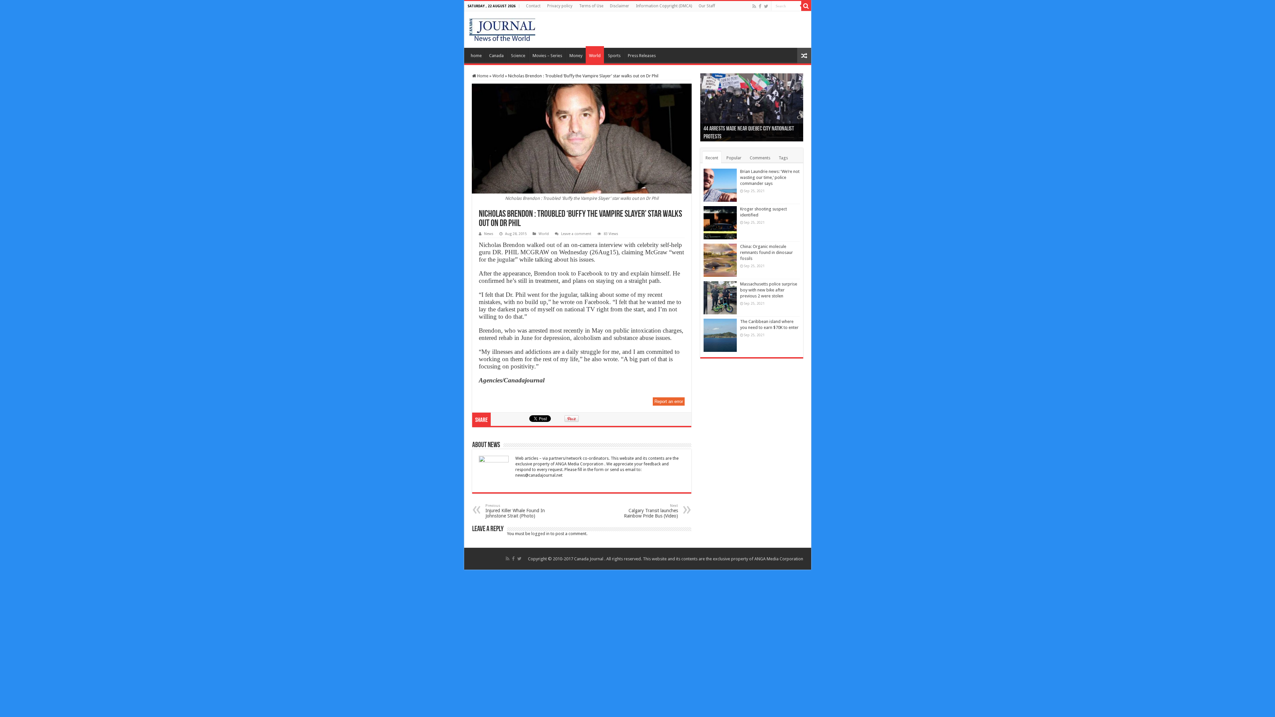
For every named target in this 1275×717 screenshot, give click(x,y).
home (476, 55)
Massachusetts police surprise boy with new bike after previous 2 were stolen (768, 289)
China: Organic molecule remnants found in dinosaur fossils (766, 252)
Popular (733, 157)
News (488, 234)
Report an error (668, 401)
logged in (540, 533)
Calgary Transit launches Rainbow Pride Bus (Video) (651, 511)
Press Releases (642, 55)
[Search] (806, 6)
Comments (760, 157)
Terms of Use (591, 6)
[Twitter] (766, 6)
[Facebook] (760, 6)
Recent (712, 157)
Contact (533, 6)
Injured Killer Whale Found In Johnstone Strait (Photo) (515, 511)
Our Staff (707, 6)
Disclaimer (619, 6)
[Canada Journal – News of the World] (502, 28)
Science (518, 55)
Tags (783, 157)
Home (482, 75)
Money (575, 55)
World (595, 55)
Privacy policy (559, 6)
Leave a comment (576, 234)
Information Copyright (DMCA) (664, 6)
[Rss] (754, 6)
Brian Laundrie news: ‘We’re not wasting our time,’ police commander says (770, 177)
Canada (496, 55)
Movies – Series (547, 55)
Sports (614, 55)
